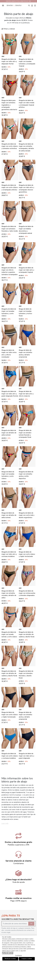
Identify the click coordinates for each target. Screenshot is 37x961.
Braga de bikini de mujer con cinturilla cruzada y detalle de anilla (9, 594)
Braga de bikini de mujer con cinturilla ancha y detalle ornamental (25, 353)
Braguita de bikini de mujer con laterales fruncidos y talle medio (10, 228)
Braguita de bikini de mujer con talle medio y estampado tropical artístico (26, 103)
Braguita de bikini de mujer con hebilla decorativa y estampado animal (26, 229)
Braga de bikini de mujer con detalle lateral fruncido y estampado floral (25, 433)
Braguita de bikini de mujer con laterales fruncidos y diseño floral (26, 674)
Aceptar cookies (26, 959)
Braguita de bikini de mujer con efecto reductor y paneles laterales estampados (10, 271)
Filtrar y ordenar (9, 29)
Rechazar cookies (10, 959)
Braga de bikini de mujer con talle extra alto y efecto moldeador (9, 353)
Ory (3, 56)
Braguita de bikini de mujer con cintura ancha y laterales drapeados (27, 593)
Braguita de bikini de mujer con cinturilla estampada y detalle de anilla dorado (26, 147)
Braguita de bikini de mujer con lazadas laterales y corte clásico (9, 312)
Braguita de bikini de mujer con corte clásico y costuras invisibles (10, 755)
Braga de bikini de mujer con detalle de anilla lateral (9, 515)
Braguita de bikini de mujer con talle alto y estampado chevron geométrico (26, 188)
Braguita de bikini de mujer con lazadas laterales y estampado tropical (27, 62)
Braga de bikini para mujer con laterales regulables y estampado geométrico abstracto (9, 105)
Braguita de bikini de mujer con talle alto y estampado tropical (26, 270)
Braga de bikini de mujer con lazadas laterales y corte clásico (8, 475)
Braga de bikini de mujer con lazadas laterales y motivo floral (25, 312)
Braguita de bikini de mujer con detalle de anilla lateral (9, 432)
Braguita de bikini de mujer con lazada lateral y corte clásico (9, 634)
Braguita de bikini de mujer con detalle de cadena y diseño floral (26, 634)
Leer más (5, 823)
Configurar (18, 955)
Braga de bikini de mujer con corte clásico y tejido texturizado (27, 554)
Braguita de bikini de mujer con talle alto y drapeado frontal (9, 61)
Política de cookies (7, 953)
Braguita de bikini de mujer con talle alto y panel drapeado (26, 755)
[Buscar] (29, 5)
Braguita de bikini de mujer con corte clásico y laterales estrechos (10, 146)
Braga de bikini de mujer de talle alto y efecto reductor (26, 393)
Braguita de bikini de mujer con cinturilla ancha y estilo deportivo (26, 475)
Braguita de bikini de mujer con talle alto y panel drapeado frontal (10, 393)
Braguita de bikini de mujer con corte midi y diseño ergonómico (26, 515)
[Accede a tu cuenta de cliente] (32, 5)
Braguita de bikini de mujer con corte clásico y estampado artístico (10, 187)
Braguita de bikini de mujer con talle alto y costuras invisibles (9, 554)
